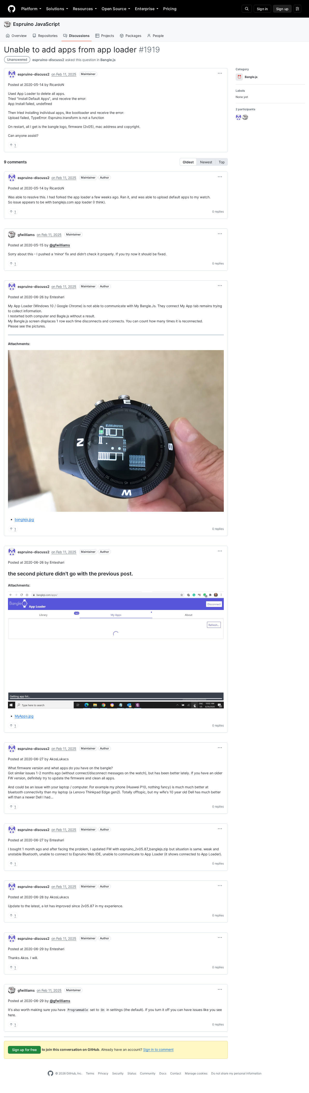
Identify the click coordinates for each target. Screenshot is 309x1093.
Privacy (103, 1073)
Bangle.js (108, 60)
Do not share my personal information (236, 1073)
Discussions (79, 36)
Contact (175, 1073)
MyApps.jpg (24, 716)
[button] (220, 73)
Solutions (55, 8)
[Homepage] (11, 9)
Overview (19, 36)
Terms (90, 1073)
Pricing (169, 8)
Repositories (47, 36)
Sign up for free (24, 1050)
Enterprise (144, 8)
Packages (133, 36)
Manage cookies (196, 1073)
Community (147, 1073)
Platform (29, 8)
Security (118, 1073)
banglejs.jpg (24, 519)
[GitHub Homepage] (50, 1073)
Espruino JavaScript (36, 24)
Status (131, 1073)
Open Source (114, 8)
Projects (107, 36)
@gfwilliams (59, 245)
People (158, 36)
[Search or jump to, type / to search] (247, 9)
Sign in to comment (158, 1049)
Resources (83, 8)
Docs (162, 1073)
